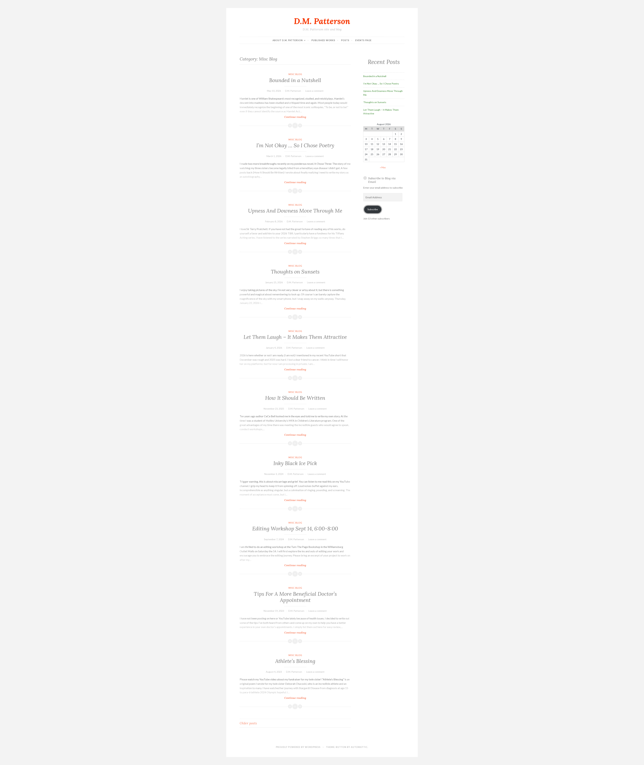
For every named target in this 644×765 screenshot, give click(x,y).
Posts (345, 40)
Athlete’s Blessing (295, 661)
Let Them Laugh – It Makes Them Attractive (295, 337)
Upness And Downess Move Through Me (295, 210)
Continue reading (300, 117)
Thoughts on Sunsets (295, 271)
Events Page (363, 40)
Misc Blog (295, 74)
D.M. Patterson (322, 21)
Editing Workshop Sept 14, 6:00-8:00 (295, 528)
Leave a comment (314, 90)
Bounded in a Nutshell (295, 80)
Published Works (323, 40)
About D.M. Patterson (288, 40)
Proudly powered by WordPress (298, 747)
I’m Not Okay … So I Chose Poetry (295, 145)
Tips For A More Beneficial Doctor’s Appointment (295, 597)
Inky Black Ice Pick (295, 463)
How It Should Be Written (295, 398)
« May (383, 167)
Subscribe (372, 209)
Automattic (359, 747)
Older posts (248, 723)
